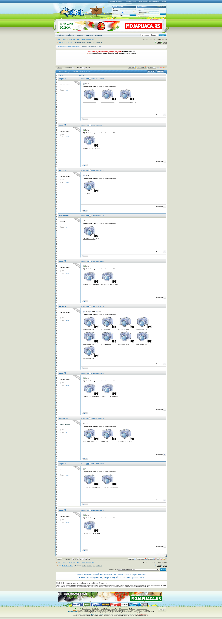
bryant (95, 578)
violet (85, 575)
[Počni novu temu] (132, 68)
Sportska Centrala (112, 610)
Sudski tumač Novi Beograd (146, 611)
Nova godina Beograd (90, 611)
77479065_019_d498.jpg (90, 487)
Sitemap (141, 612)
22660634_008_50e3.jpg (107, 102)
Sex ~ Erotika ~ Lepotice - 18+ (85, 39)
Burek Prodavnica (105, 608)
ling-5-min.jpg (121, 344)
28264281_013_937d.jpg (108, 396)
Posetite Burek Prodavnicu (116, 1)
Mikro (132, 610)
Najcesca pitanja (123, 608)
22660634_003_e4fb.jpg (89, 102)
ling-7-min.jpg (121, 329)
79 (78, 67)
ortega (106, 578)
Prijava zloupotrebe (142, 608)
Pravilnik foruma (154, 1)
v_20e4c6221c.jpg (123, 441)
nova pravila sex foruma (130, 53)
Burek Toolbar (95, 608)
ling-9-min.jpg (104, 329)
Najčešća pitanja (131, 1)
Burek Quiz (114, 608)
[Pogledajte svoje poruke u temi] (164, 68)
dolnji (142, 578)
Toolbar (164, 1)
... (75, 67)
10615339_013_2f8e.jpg (89, 533)
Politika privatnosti (105, 612)
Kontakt (136, 612)
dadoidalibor (63, 418)
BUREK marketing (154, 19)
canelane (89, 42)
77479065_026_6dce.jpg (108, 487)
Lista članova (70, 35)
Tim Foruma (132, 608)
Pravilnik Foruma (94, 612)
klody (94, 42)
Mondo (92, 610)
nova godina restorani (103, 611)
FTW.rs (112, 611)
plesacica (136, 578)
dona (100, 574)
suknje (101, 577)
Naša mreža (102, 610)
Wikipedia (86, 610)
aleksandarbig (108, 575)
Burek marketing (143, 1)
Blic (81, 610)
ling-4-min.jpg (86, 329)
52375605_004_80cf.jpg (107, 284)
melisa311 (62, 306)
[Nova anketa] (142, 68)
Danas (147, 610)
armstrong (141, 575)
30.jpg (102, 441)
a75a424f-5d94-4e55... (89, 239)
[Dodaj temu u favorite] (161, 68)
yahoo (118, 577)
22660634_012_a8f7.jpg (125, 102)
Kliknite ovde (127, 52)
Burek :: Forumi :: (62, 39)
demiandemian (64, 216)
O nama (123, 612)
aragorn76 (62, 79)
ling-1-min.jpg (104, 344)
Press (96, 610)
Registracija (98, 35)
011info (130, 611)
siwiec (95, 575)
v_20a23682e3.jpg (88, 441)
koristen (120, 575)
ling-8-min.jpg (139, 344)
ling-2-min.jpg (86, 358)
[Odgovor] (151, 68)
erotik (81, 577)
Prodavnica (79, 35)
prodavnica (128, 574)
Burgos (135, 611)
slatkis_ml (99, 42)
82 (86, 67)
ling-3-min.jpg (86, 344)
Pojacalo (124, 611)
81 (83, 67)
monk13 (84, 42)
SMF (131, 615)
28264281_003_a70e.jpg (90, 396)
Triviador (80, 611)
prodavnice (127, 577)
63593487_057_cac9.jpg (89, 148)
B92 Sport (137, 610)
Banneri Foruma (86, 608)
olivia (115, 574)
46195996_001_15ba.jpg (90, 284)
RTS (143, 610)
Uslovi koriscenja (115, 612)
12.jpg (84, 193)
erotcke (89, 575)
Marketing (129, 612)
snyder (135, 575)
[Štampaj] (158, 68)
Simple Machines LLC (143, 615)
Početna (61, 35)
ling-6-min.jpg (139, 329)
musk (111, 578)
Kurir (128, 610)
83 (89, 67)
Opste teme (72, 39)
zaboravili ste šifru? (160, 6)
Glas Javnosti (121, 610)
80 (81, 67)
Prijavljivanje (89, 35)
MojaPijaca (118, 611)
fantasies (88, 577)
